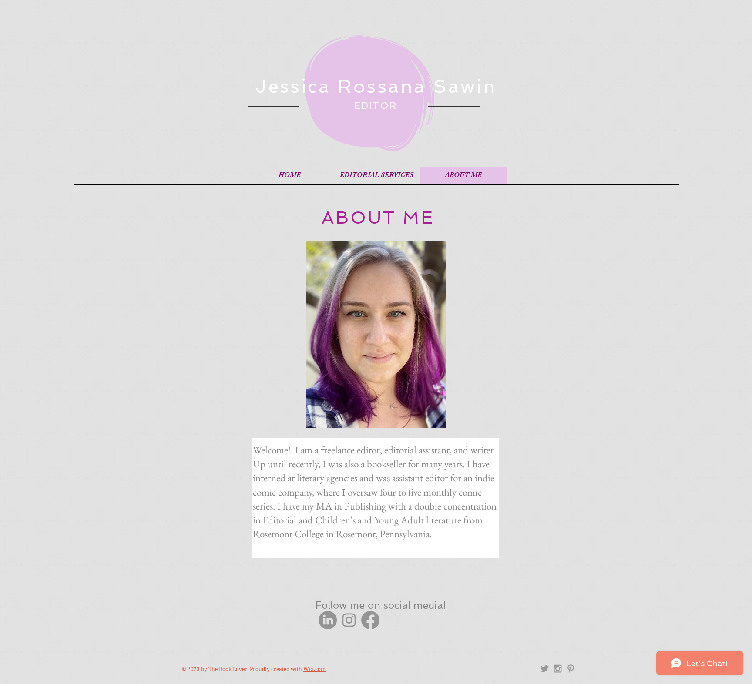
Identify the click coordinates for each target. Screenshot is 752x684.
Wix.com (314, 669)
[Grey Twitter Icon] (544, 668)
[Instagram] (349, 620)
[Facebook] (370, 620)
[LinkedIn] (328, 620)
